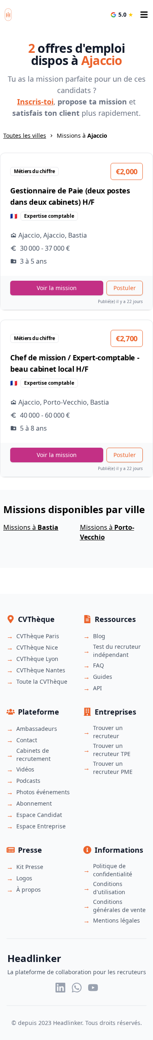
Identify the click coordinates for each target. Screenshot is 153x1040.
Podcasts (28, 780)
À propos (28, 889)
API (97, 688)
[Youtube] (93, 987)
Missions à (30, 527)
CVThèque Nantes (40, 670)
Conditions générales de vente (119, 906)
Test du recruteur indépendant (117, 651)
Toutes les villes (24, 135)
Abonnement (34, 803)
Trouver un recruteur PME (113, 768)
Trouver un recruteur (108, 732)
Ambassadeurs (36, 728)
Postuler (124, 288)
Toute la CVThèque (41, 681)
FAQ (98, 665)
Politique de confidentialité (112, 870)
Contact (26, 740)
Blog (99, 636)
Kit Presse (29, 867)
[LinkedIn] (60, 987)
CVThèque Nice (37, 647)
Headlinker (67, 1023)
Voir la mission (57, 288)
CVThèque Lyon (37, 659)
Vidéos (25, 769)
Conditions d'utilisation (109, 888)
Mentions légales (116, 920)
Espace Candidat (39, 815)
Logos (24, 878)
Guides (102, 676)
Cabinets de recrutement (33, 755)
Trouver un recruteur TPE (112, 750)
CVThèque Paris (37, 636)
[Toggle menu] (144, 14)
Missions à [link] (82, 135)
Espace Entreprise (41, 826)
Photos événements (43, 792)
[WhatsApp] (77, 987)
